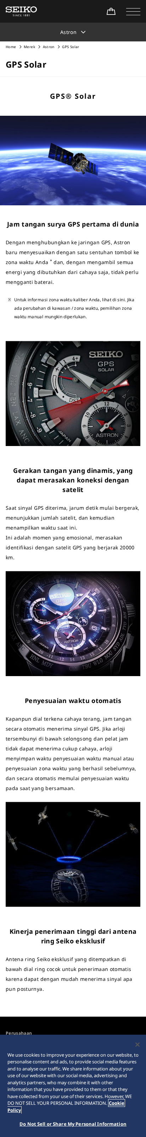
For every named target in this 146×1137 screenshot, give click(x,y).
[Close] (137, 1044)
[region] (73, 1086)
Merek (29, 46)
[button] (133, 11)
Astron (49, 46)
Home (11, 46)
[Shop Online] (110, 11)
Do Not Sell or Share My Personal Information (73, 1124)
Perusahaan (19, 1033)
